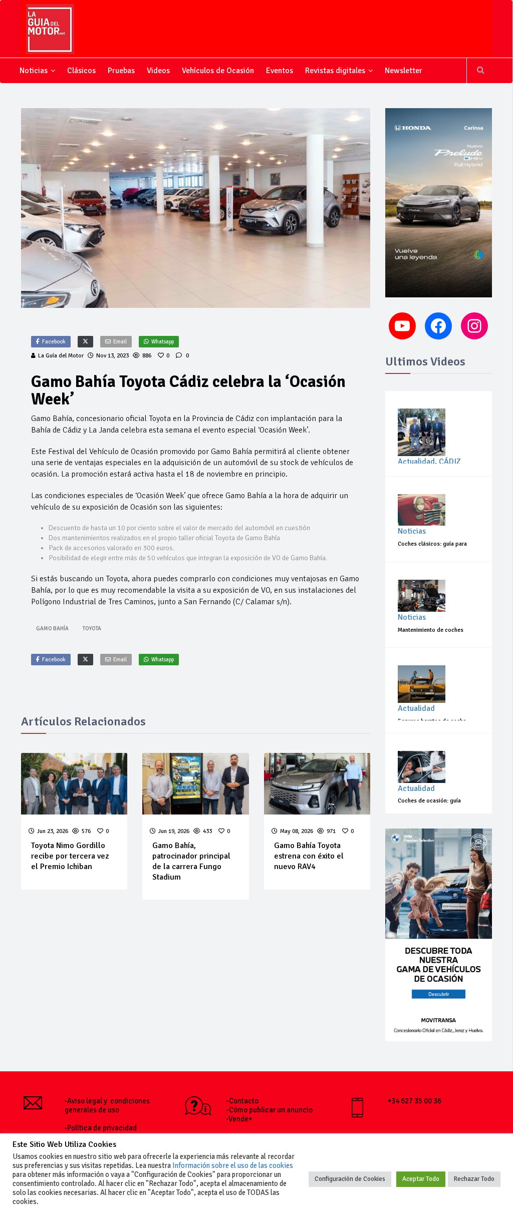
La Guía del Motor (61, 355)
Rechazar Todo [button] (474, 1179)
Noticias (34, 71)
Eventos (279, 71)
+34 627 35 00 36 (414, 1100)
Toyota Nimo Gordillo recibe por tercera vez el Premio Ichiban (70, 856)
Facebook (54, 341)
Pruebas (121, 71)
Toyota (92, 628)
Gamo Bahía (52, 628)
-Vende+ (239, 1118)
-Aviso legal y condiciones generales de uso (107, 1105)
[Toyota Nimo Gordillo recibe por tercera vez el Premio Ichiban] (74, 784)
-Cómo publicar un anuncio (269, 1109)
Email (120, 341)
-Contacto (242, 1100)
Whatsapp (162, 341)
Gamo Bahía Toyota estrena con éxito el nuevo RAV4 (309, 856)
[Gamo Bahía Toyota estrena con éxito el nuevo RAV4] (317, 784)
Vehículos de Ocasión (218, 71)
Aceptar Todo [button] (420, 1179)
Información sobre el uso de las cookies (232, 1165)
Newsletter (403, 71)
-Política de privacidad (101, 1127)
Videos (158, 71)
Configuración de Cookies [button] (350, 1179)
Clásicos (81, 71)
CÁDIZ (450, 462)
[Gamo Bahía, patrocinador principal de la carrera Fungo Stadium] (195, 784)
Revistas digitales (335, 71)
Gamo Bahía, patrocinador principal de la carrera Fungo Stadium (191, 861)
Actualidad (416, 462)
